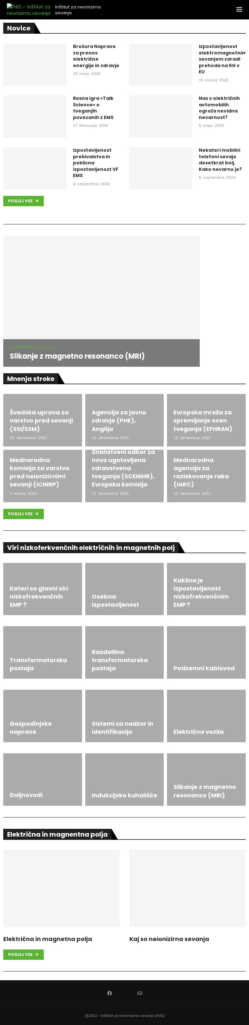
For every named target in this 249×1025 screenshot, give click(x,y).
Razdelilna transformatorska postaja (120, 660)
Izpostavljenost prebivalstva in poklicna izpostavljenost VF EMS (95, 163)
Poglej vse (21, 201)
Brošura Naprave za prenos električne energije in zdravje (96, 56)
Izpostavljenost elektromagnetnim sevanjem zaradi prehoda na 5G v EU (222, 59)
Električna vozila (198, 732)
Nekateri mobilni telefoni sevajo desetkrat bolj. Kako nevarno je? (220, 160)
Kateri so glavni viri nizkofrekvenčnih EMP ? (39, 596)
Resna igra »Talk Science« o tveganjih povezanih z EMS (93, 108)
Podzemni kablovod (204, 668)
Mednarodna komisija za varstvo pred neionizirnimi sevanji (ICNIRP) (39, 472)
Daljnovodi (26, 795)
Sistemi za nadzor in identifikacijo (122, 728)
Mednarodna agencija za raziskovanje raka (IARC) (201, 472)
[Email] (139, 993)
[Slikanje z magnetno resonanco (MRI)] (101, 301)
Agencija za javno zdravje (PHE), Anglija (119, 420)
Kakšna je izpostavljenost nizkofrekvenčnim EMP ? (201, 592)
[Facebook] (109, 993)
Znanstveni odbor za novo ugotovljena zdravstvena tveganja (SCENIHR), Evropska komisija (123, 468)
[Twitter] (124, 993)
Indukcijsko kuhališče (124, 795)
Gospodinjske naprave (31, 728)
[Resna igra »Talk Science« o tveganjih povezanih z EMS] (34, 116)
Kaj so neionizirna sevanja (169, 939)
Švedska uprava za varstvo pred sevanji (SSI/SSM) (41, 420)
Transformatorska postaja (38, 664)
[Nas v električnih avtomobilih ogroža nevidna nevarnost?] (160, 116)
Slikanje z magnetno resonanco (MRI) (77, 356)
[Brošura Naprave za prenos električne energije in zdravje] (34, 64)
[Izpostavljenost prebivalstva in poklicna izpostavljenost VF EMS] (34, 168)
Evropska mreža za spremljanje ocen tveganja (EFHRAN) (202, 420)
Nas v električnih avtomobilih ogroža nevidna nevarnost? (219, 108)
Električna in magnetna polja (47, 939)
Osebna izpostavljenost (115, 600)
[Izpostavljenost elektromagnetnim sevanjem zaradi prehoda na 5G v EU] (160, 64)
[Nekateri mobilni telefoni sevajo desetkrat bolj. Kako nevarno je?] (160, 168)
